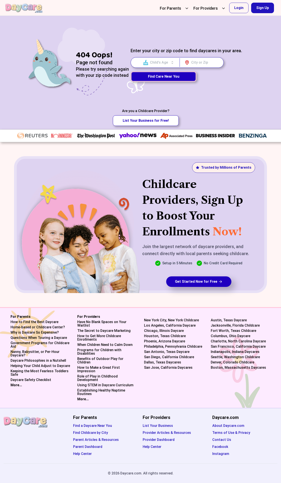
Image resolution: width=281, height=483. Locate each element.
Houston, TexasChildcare (165, 336)
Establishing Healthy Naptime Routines (101, 392)
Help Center (82, 454)
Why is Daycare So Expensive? (35, 332)
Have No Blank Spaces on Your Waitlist (101, 323)
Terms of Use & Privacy (231, 433)
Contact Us (221, 440)
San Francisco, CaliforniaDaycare (238, 346)
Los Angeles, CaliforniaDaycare (170, 325)
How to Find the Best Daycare (34, 322)
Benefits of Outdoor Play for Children (100, 360)
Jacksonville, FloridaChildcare (235, 325)
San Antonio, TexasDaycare (166, 352)
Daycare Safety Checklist (31, 380)
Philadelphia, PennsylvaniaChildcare (173, 346)
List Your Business (158, 426)
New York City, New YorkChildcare (171, 320)
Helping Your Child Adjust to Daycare (40, 366)
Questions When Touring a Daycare (39, 338)
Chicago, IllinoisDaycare (164, 331)
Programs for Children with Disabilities (99, 351)
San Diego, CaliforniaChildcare (169, 357)
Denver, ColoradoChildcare (232, 362)
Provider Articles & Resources (167, 433)
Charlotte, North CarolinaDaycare (238, 341)
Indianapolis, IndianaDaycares (235, 352)
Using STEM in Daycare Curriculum (105, 385)
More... (16, 385)
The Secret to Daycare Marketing (104, 331)
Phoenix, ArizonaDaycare (164, 341)
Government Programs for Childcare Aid (40, 344)
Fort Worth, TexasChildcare (233, 331)
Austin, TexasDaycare (229, 320)
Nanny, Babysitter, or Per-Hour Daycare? (35, 353)
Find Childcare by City (90, 433)
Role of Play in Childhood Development (97, 378)
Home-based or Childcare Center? (38, 327)
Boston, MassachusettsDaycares (238, 367)
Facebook (220, 447)
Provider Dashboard (159, 440)
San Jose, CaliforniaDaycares (168, 367)
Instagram (220, 454)
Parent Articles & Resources (96, 440)
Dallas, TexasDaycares (162, 362)
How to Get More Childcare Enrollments (99, 337)
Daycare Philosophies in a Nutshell (38, 360)
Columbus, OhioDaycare (230, 336)
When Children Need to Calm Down (105, 345)
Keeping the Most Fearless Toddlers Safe (39, 372)
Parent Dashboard (87, 447)
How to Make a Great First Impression (98, 369)
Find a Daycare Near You (92, 426)
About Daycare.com (228, 426)
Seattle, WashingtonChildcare (235, 357)
